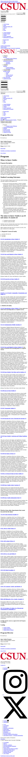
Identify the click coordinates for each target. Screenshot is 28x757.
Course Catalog (6, 627)
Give (4, 43)
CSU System (6, 753)
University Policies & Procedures (10, 734)
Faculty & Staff (6, 33)
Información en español (8, 37)
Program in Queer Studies (11, 119)
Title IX (5, 743)
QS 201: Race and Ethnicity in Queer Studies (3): (12, 347)
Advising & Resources (8, 59)
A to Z (4, 724)
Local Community (7, 36)
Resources (8, 63)
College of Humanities (5, 45)
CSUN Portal (6, 24)
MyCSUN (3, 21)
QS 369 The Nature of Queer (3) (8, 453)
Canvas (4, 27)
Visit (4, 41)
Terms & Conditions (7, 745)
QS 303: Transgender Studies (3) (8, 408)
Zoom (4, 30)
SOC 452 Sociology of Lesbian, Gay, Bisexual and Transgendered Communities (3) (12, 609)
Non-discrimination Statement (9, 746)
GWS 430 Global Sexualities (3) (8, 570)
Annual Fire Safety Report (9, 749)
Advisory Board (9, 75)
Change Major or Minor (8, 630)
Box (4, 29)
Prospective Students (10, 68)
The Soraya (5, 731)
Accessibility (6, 725)
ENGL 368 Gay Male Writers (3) (8, 528)
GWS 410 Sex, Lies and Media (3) (8, 553)
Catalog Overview (7, 628)
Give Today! (3, 153)
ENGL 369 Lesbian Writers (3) (8, 541)
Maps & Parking (6, 730)
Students (5, 64)
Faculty (7, 72)
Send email (3, 148)
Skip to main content (13, 1)
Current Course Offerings (11, 58)
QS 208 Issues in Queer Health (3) (8, 390)
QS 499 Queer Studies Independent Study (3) (11, 497)
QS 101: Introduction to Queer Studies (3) (10, 308)
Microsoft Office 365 (7, 26)
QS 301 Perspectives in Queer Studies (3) (10, 279)
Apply (4, 42)
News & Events (6, 77)
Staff (7, 73)
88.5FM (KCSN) (7, 733)
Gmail (4, 25)
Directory (5, 726)
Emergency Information (8, 728)
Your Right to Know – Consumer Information (13, 735)
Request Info (6, 39)
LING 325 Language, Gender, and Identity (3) (11, 586)
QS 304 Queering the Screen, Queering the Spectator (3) (13, 418)
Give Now (3, 739)
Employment (6, 729)
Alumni (5, 35)
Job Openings (9, 76)
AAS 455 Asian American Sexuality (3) (9, 514)
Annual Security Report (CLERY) (10, 748)
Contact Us (3, 665)
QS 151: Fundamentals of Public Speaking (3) (11, 324)
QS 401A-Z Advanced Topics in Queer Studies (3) (12, 473)
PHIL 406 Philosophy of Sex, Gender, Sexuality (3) (12, 599)
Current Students (6, 32)
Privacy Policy (6, 747)
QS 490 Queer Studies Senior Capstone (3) (10, 485)
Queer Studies (4, 47)
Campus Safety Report (8, 751)
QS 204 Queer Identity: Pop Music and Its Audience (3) (13, 372)
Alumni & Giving (7, 78)
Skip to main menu (5, 1)
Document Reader (7, 752)
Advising (8, 62)
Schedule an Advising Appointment (8, 150)
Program (5, 55)
